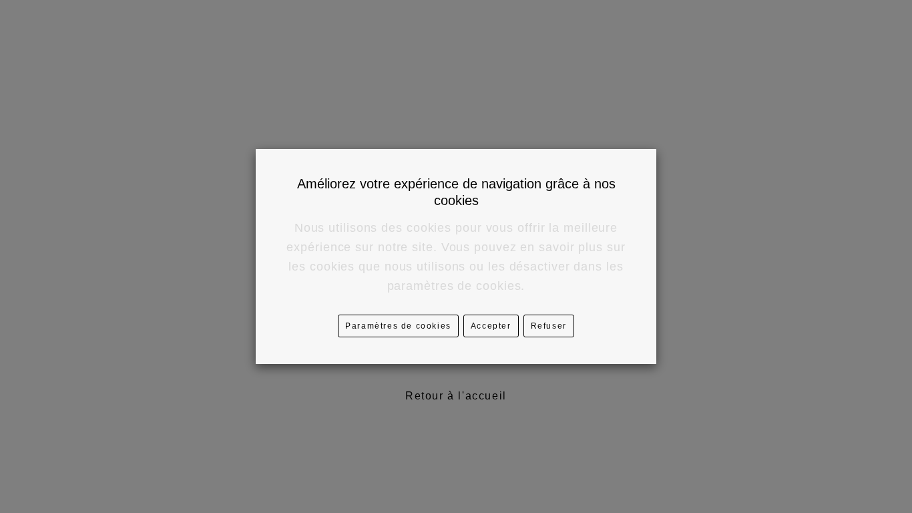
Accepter (491, 326)
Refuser (549, 326)
